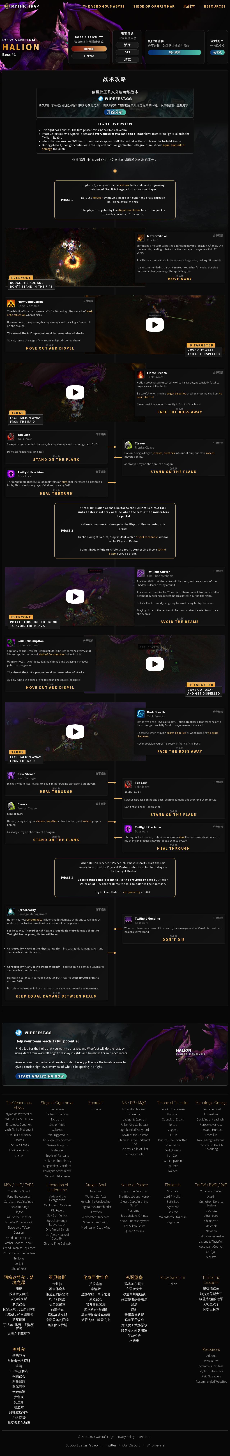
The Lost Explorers (19, 1135)
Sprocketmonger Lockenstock (57, 1222)
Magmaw (211, 1211)
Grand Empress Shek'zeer (19, 1248)
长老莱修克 (57, 1304)
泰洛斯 (96, 1289)
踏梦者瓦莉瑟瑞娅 (134, 1330)
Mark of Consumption (52, 654)
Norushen (57, 1119)
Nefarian (211, 1231)
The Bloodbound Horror (134, 1197)
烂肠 (134, 1304)
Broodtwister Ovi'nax (134, 1216)
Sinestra (211, 1257)
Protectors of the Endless (19, 1253)
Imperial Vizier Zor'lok (19, 1222)
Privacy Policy (125, 1437)
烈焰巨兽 (18, 1356)
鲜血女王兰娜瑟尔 (134, 1325)
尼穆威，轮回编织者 (18, 1315)
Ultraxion (96, 1212)
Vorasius (134, 1114)
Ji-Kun (173, 1135)
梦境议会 (18, 1304)
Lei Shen (172, 1166)
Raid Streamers (211, 1376)
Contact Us (144, 1437)
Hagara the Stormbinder (95, 1207)
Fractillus (211, 1135)
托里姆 (19, 1402)
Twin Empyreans (172, 1161)
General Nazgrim (57, 1145)
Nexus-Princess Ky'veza (134, 1221)
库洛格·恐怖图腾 (95, 1310)
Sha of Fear (19, 1269)
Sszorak (19, 1140)
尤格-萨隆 (19, 1418)
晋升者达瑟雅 (95, 1304)
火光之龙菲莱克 (19, 1334)
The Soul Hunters (211, 1130)
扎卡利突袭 (57, 1299)
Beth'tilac (173, 1202)
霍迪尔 (19, 1407)
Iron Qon (172, 1156)
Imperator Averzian (134, 1109)
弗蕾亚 (19, 1397)
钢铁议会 (18, 1376)
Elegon (18, 1212)
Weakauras (211, 1361)
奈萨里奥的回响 (57, 1320)
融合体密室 (57, 1289)
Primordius (173, 1145)
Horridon (172, 1114)
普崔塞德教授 (134, 1315)
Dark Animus (173, 1150)
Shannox (172, 1191)
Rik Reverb (57, 1210)
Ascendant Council (211, 1247)
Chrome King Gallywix (57, 1243)
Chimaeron (211, 1221)
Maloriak (211, 1226)
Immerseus (57, 1109)
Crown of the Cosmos (134, 1135)
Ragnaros (173, 1222)
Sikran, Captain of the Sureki (134, 1203)
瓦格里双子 (211, 1304)
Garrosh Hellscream (57, 1176)
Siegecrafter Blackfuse (57, 1166)
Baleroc (173, 1212)
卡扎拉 (57, 1284)
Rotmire (96, 1109)
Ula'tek (18, 1155)
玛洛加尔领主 (134, 1284)
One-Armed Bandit (57, 1229)
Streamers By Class (211, 1366)
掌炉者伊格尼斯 (19, 1361)
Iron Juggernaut (57, 1135)
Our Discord (131, 1445)
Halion (172, 1284)
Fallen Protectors (57, 1114)
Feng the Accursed (19, 1197)
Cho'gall (211, 1252)
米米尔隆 (18, 1392)
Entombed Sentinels (19, 1124)
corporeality (131, 892)
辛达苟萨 (134, 1335)
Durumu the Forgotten (172, 1140)
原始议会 (95, 1299)
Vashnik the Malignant (19, 1129)
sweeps (210, 453)
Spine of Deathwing (95, 1222)
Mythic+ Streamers (211, 1371)
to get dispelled (176, 393)
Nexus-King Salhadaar (211, 1140)
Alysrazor (173, 1207)
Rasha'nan (134, 1211)
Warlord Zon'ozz (95, 1197)
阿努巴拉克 (211, 1309)
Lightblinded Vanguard (134, 1130)
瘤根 (19, 1289)
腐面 (134, 1310)
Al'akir (211, 1197)
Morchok (95, 1191)
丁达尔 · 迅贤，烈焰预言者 (18, 1327)
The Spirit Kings (19, 1207)
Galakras (57, 1130)
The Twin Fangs (19, 1145)
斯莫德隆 (18, 1320)
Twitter (111, 1445)
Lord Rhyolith (172, 1197)
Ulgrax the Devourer (134, 1191)
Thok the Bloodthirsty (57, 1161)
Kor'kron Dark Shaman (57, 1140)
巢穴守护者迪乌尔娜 (95, 1315)
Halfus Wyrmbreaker (211, 1236)
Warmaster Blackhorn (95, 1217)
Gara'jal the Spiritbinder (19, 1202)
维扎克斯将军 (19, 1412)
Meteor (124, 185)
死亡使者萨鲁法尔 (134, 1299)
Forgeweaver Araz (211, 1125)
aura (64, 481)
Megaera (172, 1130)
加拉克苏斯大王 (211, 1294)
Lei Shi (19, 1264)
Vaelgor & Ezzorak (134, 1119)
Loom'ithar (211, 1114)
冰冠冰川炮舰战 (134, 1294)
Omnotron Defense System (211, 1203)
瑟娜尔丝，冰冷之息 (95, 1294)
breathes (169, 453)
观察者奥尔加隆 (19, 1423)
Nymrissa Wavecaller (19, 1114)
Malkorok (57, 1150)
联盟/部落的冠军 (211, 1299)
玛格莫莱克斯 (57, 1315)
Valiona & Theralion (211, 1241)
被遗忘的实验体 (57, 1294)
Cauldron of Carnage (57, 1205)
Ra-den (172, 1171)
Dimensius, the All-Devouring (211, 1147)
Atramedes (211, 1216)
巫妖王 (134, 1341)
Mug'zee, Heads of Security (57, 1236)
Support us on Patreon (83, 1445)
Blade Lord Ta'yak (18, 1227)
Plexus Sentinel (211, 1109)
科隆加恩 (18, 1382)
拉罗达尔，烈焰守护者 (19, 1309)
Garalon (19, 1232)
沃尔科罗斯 (19, 1299)
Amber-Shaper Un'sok (18, 1243)
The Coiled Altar (19, 1150)
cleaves (157, 453)
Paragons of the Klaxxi (57, 1171)
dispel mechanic (129, 210)
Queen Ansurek (134, 1231)
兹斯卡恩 (57, 1310)
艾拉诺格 (95, 1284)
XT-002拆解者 (19, 1371)
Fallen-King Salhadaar (134, 1125)
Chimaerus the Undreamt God (134, 1142)
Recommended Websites (211, 1382)
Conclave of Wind (211, 1191)
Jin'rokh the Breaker (172, 1109)
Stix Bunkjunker (57, 1215)
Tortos (173, 1125)
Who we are (155, 1445)
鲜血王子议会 (134, 1320)
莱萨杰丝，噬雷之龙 (95, 1320)
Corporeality (34, 919)
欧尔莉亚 (18, 1387)
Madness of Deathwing (95, 1227)
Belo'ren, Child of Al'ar (134, 1149)
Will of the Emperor (19, 1217)
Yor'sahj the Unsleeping (95, 1202)
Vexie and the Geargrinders (57, 1198)
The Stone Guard (19, 1191)
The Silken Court (134, 1226)
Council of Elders (173, 1119)
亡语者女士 (134, 1289)
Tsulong (19, 1258)
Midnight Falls (134, 1154)
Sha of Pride (57, 1125)
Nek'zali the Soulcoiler (19, 1119)
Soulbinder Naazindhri (211, 1119)
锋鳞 (19, 1366)
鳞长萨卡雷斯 (57, 1325)
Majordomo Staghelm (173, 1217)
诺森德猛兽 (211, 1289)
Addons (211, 1356)
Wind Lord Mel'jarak (18, 1238)
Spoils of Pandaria (57, 1156)
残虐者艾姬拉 (19, 1294)
